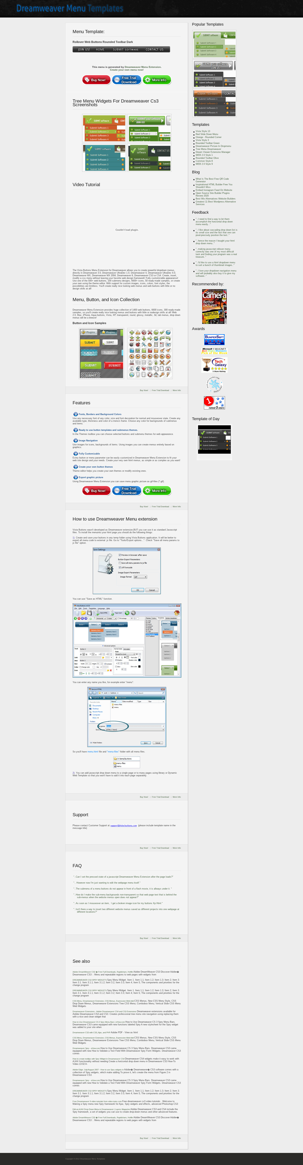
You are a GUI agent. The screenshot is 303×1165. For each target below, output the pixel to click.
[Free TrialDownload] (126, 79)
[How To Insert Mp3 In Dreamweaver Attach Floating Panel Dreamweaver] (104, 128)
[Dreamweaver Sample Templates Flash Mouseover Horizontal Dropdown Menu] (101, 353)
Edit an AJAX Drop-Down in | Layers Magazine (101, 1109)
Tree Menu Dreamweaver (208, 149)
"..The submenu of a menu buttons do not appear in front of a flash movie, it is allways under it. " (122, 888)
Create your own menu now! (127, 69)
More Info (177, 390)
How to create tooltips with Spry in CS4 (99, 1059)
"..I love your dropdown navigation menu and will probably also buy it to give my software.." (216, 273)
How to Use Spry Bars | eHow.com (99, 1022)
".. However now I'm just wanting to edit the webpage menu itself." (106, 882)
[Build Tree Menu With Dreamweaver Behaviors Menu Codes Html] (150, 353)
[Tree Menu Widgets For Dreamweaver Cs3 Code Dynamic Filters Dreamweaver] (104, 157)
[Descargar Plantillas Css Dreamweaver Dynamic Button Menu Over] (214, 44)
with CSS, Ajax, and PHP (92, 1032)
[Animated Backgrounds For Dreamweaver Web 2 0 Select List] (214, 73)
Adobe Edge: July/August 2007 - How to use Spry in (98, 1070)
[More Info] (157, 79)
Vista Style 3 (202, 140)
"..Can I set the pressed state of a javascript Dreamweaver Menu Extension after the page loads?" (123, 876)
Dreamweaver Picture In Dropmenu (213, 146)
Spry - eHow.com (86, 1048)
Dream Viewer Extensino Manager (213, 152)
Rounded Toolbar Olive (207, 158)
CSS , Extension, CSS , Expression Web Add (103, 1001)
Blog (196, 172)
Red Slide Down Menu (207, 134)
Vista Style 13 (203, 131)
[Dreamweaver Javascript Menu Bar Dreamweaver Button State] (149, 157)
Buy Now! (144, 390)
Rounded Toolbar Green (208, 143)
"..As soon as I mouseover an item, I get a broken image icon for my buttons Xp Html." (118, 903)
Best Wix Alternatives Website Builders (215, 198)
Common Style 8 (204, 161)
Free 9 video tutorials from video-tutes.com (97, 1101)
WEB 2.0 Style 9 (204, 164)
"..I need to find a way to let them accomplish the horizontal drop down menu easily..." (214, 222)
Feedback (200, 212)
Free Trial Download (160, 390)
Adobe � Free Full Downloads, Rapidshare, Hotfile (103, 972)
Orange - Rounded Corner (208, 137)
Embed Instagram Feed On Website (214, 190)
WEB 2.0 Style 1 (204, 155)
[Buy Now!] (96, 79)
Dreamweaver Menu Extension (143, 67)
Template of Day (206, 419)
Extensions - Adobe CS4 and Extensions (105, 1011)
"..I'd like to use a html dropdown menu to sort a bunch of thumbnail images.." (215, 263)
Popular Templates (208, 24)
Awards (198, 329)
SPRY (90, 980)
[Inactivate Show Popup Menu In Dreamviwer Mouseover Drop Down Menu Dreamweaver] (149, 128)
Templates (200, 124)
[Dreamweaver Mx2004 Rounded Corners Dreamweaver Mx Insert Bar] (214, 103)
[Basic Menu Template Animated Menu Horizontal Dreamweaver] (214, 459)
